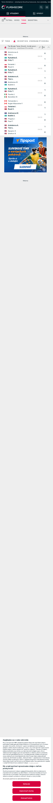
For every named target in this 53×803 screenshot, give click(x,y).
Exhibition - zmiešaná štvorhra (33, 41)
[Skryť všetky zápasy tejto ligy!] (48, 47)
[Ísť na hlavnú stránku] (14, 7)
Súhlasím (26, 784)
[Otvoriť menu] (47, 7)
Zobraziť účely (26, 798)
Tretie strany (33, 763)
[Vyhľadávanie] (41, 7)
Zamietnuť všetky (26, 791)
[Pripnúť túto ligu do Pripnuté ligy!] (39, 47)
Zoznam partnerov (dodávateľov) (16, 779)
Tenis (7, 41)
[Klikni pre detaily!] (25, 56)
